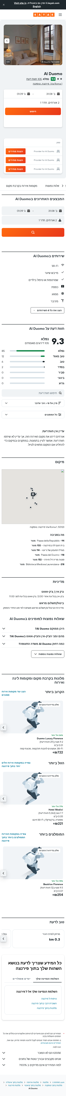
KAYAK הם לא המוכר (49, 1052)
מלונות (45, 1082)
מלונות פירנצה (14, 1085)
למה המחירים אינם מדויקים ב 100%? (40, 1065)
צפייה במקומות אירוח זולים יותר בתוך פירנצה (16, 764)
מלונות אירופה (33, 1082)
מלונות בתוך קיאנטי (32, 1085)
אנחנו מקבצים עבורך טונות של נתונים (40, 1059)
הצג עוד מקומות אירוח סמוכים (14, 693)
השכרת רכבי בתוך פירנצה (44, 1003)
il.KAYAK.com (58, 1082)
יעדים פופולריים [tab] (21, 978)
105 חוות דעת (34, 79)
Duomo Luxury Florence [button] (50, 738)
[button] (3, 4)
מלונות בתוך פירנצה (47, 1008)
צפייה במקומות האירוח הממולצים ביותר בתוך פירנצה (14, 837)
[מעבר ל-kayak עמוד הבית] (43, 15)
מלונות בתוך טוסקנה (53, 1085)
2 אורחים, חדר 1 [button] (49, 102)
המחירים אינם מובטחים (51, 1043)
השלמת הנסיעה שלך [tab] (47, 978)
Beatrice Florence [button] (53, 884)
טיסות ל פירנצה (49, 998)
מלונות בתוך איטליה (14, 1082)
